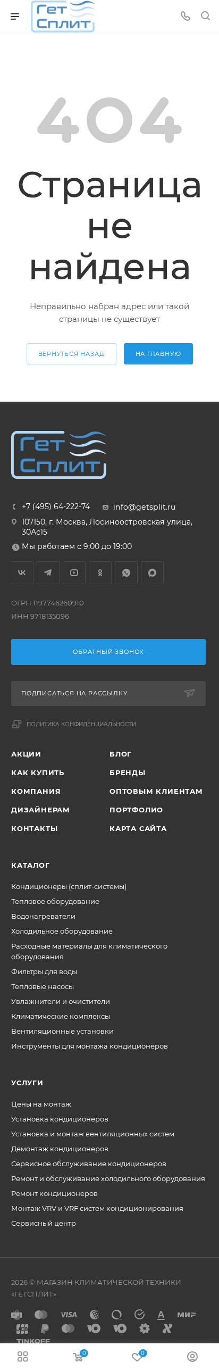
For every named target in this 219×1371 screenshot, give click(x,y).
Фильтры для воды (44, 971)
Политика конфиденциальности (81, 724)
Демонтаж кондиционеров (59, 1148)
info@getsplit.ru (144, 507)
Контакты (34, 828)
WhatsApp (126, 572)
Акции (26, 754)
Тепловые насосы (42, 986)
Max (152, 572)
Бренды (128, 772)
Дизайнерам (40, 809)
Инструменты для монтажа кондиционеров (89, 1046)
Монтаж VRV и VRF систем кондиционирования (97, 1208)
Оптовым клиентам (156, 791)
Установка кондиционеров (59, 1119)
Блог (121, 754)
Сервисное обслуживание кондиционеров (88, 1163)
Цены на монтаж (41, 1104)
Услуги (27, 1082)
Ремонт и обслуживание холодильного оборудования (108, 1178)
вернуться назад (71, 354)
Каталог (30, 865)
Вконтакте (22, 572)
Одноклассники (100, 572)
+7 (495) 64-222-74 (56, 506)
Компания (36, 791)
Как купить (37, 772)
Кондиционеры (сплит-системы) (69, 886)
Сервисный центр (43, 1223)
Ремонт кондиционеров (54, 1193)
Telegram (48, 572)
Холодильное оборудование (62, 931)
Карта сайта (138, 828)
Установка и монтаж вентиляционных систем (92, 1133)
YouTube (74, 572)
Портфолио (136, 809)
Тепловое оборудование (55, 901)
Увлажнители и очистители (60, 1001)
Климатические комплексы (60, 1016)
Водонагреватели (43, 916)
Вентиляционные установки (62, 1031)
